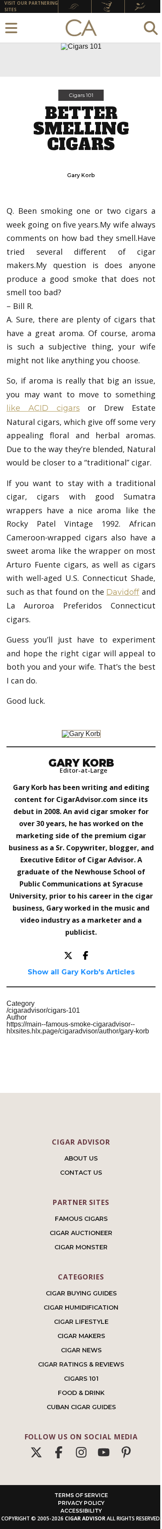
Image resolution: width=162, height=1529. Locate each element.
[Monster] (141, 6)
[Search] (151, 28)
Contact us (81, 1172)
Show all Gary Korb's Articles (81, 972)
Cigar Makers (81, 1336)
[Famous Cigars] (74, 6)
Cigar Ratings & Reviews (81, 1364)
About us (81, 1158)
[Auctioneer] (108, 6)
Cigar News (81, 1350)
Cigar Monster (81, 1247)
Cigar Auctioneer (81, 1233)
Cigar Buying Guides (81, 1293)
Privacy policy (81, 1503)
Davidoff (122, 592)
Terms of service (81, 1495)
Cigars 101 (81, 95)
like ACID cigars (43, 408)
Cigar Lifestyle (81, 1322)
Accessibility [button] (81, 1510)
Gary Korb (81, 175)
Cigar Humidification (81, 1307)
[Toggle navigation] (11, 28)
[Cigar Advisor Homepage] (81, 28)
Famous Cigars (81, 1219)
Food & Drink (81, 1393)
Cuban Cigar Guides (81, 1407)
